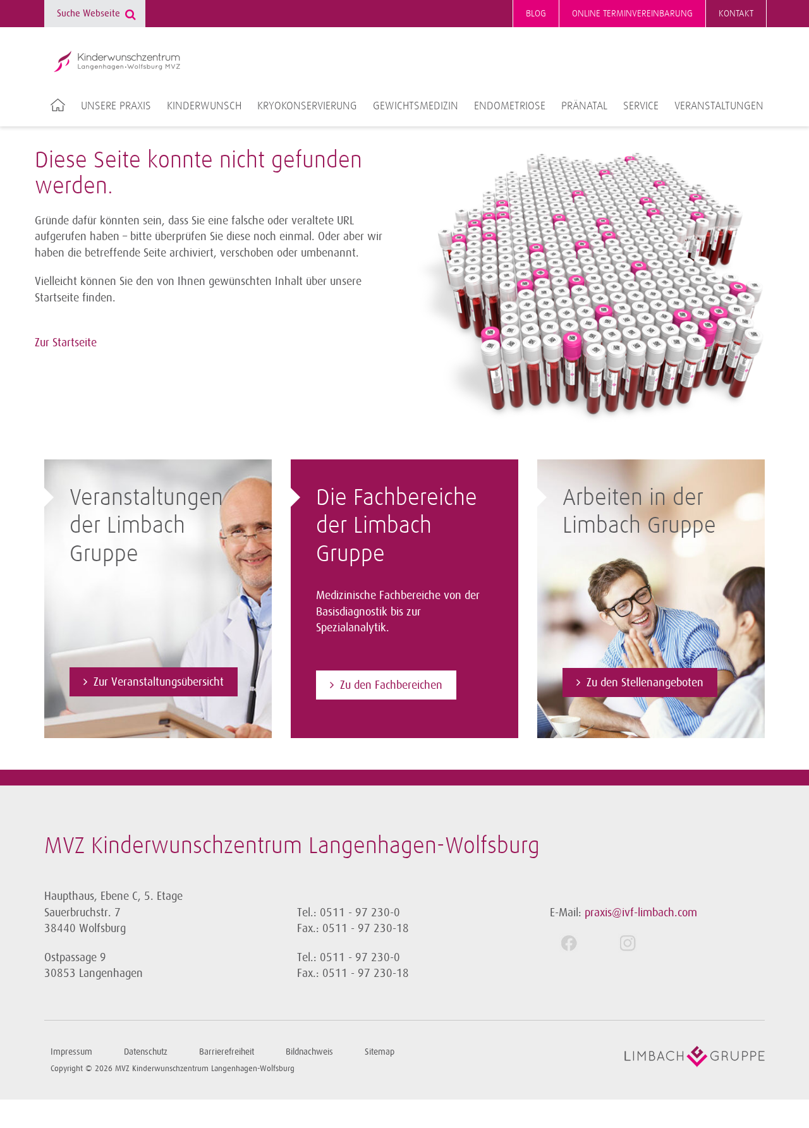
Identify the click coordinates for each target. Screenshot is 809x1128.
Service (641, 106)
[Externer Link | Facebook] (579, 942)
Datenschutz (145, 1051)
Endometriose (509, 106)
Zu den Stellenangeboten (645, 682)
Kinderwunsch (204, 106)
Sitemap (379, 1051)
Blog (536, 13)
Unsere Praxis (116, 106)
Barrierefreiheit (226, 1051)
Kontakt (736, 13)
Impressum (71, 1051)
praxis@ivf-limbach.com (641, 912)
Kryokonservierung (307, 106)
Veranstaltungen (718, 106)
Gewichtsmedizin (415, 106)
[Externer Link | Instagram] (638, 942)
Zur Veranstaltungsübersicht (159, 682)
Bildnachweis (309, 1051)
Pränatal (584, 106)
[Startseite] (117, 61)
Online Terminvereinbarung (632, 13)
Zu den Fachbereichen (391, 685)
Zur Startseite (66, 342)
